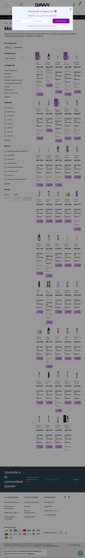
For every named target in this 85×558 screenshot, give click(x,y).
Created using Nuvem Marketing (42, 28)
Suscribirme (61, 21)
